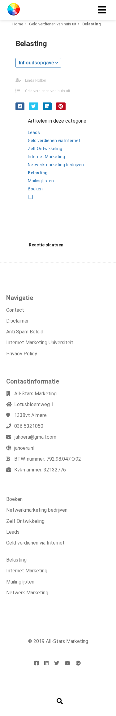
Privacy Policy (21, 354)
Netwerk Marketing (27, 593)
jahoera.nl (24, 448)
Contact (15, 310)
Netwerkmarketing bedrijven (36, 510)
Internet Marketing (26, 571)
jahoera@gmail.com (35, 437)
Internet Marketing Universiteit (39, 342)
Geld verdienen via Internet (35, 543)
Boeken (14, 499)
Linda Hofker (35, 80)
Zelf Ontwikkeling (25, 521)
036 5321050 (28, 426)
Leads (12, 532)
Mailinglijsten (20, 582)
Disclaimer (17, 321)
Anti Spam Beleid (24, 332)
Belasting (16, 560)
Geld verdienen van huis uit (47, 91)
